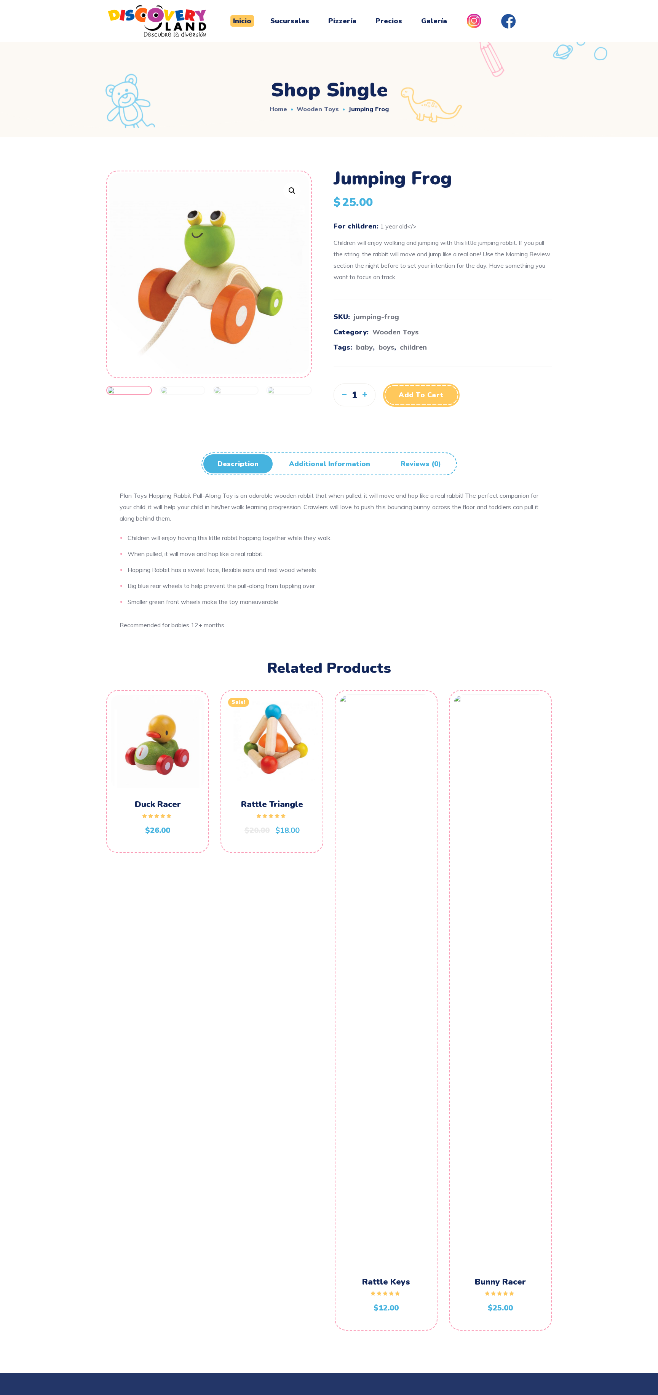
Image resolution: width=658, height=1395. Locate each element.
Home (278, 109)
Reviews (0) (421, 463)
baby (364, 347)
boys (386, 347)
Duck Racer (158, 804)
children (413, 347)
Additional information (329, 463)
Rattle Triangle (272, 804)
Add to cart (421, 394)
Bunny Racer (500, 1282)
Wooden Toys (318, 109)
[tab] (238, 463)
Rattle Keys (386, 1282)
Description (238, 463)
